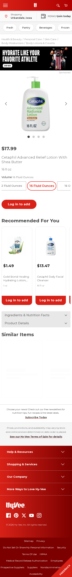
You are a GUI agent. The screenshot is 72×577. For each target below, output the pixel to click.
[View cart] (66, 5)
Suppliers (32, 567)
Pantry (26, 27)
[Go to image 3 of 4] (38, 136)
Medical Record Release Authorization (27, 560)
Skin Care (50, 39)
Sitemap (28, 541)
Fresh (10, 27)
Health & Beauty (12, 39)
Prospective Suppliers (12, 567)
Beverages (45, 27)
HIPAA (43, 554)
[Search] (58, 5)
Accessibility (36, 573)
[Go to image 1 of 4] (28, 136)
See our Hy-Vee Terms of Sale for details (36, 436)
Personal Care (33, 39)
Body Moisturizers (12, 43)
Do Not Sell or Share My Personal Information (28, 547)
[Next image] (66, 103)
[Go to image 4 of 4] (43, 136)
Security (61, 547)
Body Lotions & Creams (40, 43)
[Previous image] (6, 103)
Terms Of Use (29, 554)
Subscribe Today (36, 417)
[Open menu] (5, 5)
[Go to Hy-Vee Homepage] (36, 5)
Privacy (40, 541)
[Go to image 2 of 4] (33, 136)
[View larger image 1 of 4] (36, 103)
